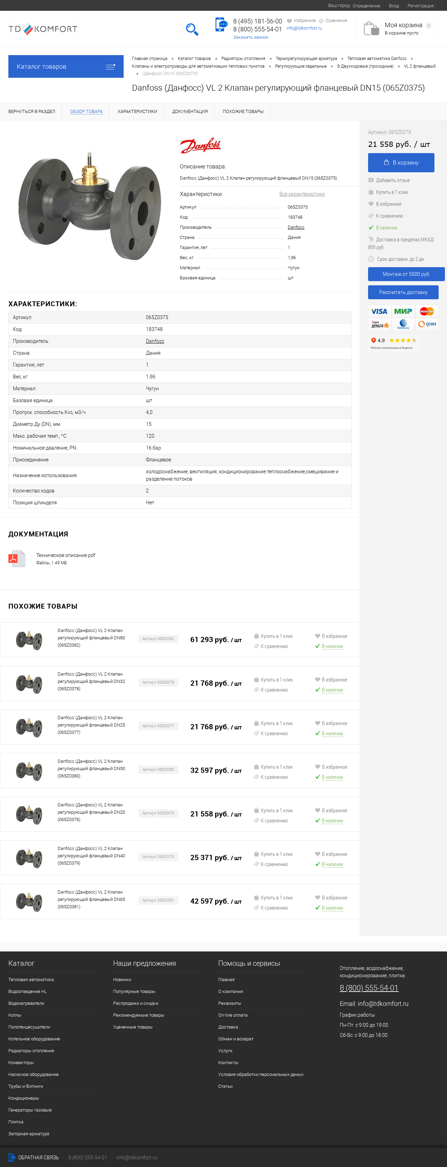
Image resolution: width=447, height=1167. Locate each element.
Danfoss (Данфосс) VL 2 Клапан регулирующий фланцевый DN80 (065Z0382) (91, 638)
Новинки (122, 979)
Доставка (127, 5)
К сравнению (274, 645)
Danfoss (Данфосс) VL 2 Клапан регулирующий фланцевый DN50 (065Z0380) (91, 768)
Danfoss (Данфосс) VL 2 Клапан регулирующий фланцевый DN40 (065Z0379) (91, 856)
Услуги (201, 5)
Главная (226, 979)
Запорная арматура (28, 1133)
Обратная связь (38, 1157)
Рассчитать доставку (403, 292)
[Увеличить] (89, 206)
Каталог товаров (41, 66)
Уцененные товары (133, 1027)
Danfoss (296, 227)
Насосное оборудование (33, 1074)
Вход (394, 5)
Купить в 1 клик (277, 635)
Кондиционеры (23, 1098)
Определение (366, 5)
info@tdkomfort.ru (304, 28)
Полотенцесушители (29, 1027)
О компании (53, 5)
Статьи (225, 1086)
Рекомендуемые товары (138, 1015)
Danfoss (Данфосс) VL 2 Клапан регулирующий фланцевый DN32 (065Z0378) (91, 681)
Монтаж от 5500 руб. (406, 274)
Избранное (305, 20)
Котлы (14, 1015)
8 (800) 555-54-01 (257, 29)
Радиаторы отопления (31, 1050)
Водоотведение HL (27, 991)
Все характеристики (302, 194)
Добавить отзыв (393, 179)
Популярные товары (134, 991)
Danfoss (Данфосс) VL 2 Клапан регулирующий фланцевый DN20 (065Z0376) (91, 812)
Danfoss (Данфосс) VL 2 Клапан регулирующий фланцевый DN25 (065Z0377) (91, 725)
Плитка (15, 1121)
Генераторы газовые (30, 1110)
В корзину (406, 162)
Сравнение (336, 20)
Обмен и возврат (165, 5)
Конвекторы (21, 1062)
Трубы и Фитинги (25, 1086)
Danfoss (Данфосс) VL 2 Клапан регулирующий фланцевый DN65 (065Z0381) (91, 899)
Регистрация (421, 5)
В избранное (334, 635)
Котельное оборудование (34, 1038)
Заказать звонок (251, 37)
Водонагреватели (26, 1003)
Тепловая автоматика (31, 979)
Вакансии (254, 5)
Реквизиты (229, 1003)
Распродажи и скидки (135, 1003)
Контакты (285, 5)
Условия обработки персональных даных (260, 1074)
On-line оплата (91, 5)
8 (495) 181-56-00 (257, 21)
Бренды (226, 5)
